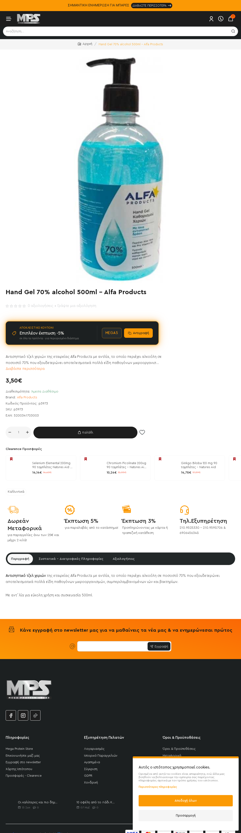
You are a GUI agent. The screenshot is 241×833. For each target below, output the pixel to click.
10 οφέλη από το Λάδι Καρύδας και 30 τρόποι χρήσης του (96, 802)
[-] (10, 432)
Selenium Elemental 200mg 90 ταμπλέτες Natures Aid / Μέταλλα (52, 466)
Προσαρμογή (186, 815)
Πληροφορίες (17, 737)
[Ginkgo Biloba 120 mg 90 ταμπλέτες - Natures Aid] (167, 467)
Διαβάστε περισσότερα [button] (25, 369)
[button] (85, 432)
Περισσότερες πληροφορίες (158, 786)
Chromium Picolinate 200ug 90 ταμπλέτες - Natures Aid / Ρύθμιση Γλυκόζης (126, 466)
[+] (28, 432)
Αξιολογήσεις (124, 559)
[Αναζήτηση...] (233, 31)
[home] (85, 44)
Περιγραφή (20, 559)
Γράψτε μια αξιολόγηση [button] (76, 306)
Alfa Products (27, 397)
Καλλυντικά (16, 491)
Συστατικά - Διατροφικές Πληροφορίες (71, 559)
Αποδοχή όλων (186, 800)
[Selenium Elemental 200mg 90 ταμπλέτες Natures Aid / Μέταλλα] (18, 467)
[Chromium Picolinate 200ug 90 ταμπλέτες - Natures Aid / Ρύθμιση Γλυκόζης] (92, 467)
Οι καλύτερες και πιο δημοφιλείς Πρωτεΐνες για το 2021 (38, 802)
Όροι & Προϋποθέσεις (182, 737)
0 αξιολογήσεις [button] (40, 306)
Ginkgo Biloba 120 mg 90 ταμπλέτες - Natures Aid (199, 465)
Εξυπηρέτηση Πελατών (104, 737)
